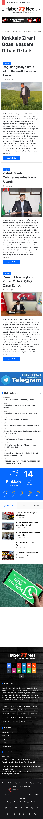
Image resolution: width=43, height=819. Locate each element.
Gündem (34, 710)
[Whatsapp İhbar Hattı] (21, 585)
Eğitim (13, 710)
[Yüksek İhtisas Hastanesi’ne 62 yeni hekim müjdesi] (8, 526)
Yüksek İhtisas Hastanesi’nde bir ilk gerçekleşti (22, 2)
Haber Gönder (24, 802)
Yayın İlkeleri (6, 736)
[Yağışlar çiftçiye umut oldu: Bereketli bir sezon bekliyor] (21, 96)
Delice (35, 706)
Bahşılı (19, 706)
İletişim (33, 802)
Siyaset (28, 717)
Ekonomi (5, 710)
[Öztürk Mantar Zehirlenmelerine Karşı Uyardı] (21, 202)
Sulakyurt (6, 721)
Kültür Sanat (34, 714)
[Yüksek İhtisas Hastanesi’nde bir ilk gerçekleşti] (8, 536)
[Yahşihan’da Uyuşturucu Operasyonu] (8, 545)
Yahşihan (15, 721)
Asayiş (5, 706)
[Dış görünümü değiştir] (36, 10)
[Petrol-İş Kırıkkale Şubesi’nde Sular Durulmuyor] (8, 555)
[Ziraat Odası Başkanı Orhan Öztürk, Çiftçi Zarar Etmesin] (21, 304)
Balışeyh (27, 706)
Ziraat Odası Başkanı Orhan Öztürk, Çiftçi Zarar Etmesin (18, 281)
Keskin (14, 714)
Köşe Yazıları (23, 714)
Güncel (23, 506)
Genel (20, 710)
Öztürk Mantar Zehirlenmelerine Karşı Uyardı (19, 177)
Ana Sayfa (6, 31)
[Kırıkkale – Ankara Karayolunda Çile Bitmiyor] (8, 516)
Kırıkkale (5, 717)
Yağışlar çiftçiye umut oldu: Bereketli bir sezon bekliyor (20, 71)
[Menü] (3, 10)
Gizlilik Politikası (7, 732)
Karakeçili (6, 714)
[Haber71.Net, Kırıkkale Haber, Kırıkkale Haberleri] (20, 9)
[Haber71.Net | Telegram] (21, 379)
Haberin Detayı (11, 158)
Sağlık (21, 717)
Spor (35, 717)
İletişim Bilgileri (7, 746)
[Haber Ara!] (40, 10)
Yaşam (6, 170)
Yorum (36, 506)
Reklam (4, 739)
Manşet (7, 63)
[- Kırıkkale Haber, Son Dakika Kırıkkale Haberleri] (21, 20)
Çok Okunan (8, 506)
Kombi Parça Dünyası (27, 791)
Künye (4, 743)
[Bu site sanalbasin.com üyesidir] (14, 791)
